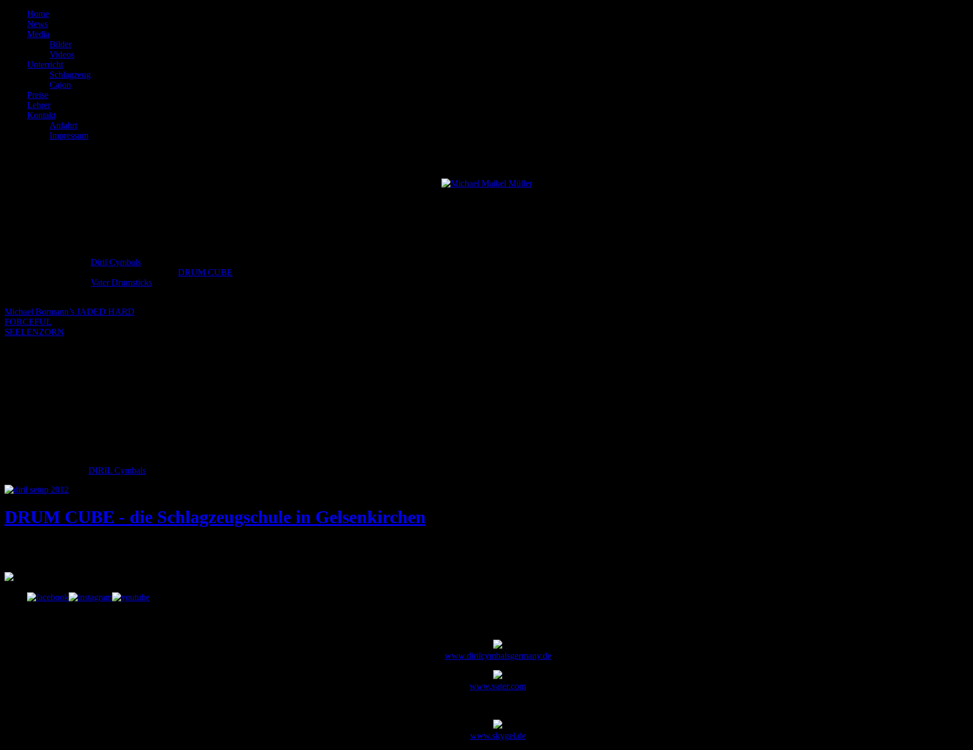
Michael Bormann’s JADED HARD (70, 311)
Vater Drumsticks (121, 282)
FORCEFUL (28, 322)
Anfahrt (63, 125)
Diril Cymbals (116, 262)
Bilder (61, 44)
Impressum (69, 135)
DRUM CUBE (205, 272)
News (37, 24)
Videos (62, 54)
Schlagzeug (70, 74)
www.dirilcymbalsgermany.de (498, 655)
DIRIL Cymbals (117, 470)
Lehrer (39, 105)
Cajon (60, 85)
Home (38, 14)
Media (38, 34)
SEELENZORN (34, 332)
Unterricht (45, 64)
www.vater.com (498, 686)
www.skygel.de (498, 735)
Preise (37, 95)
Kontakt (41, 115)
